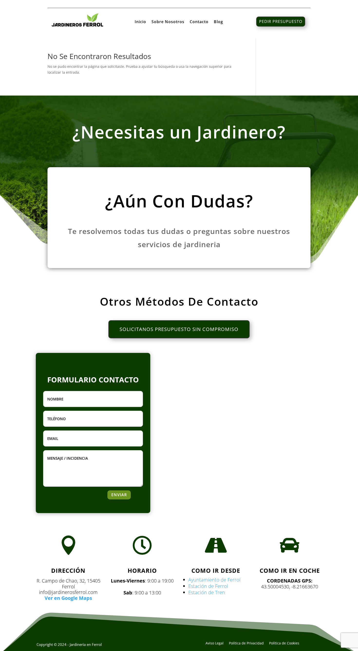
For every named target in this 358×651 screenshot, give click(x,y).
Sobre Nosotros (167, 22)
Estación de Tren (206, 592)
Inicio (140, 22)
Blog (218, 22)
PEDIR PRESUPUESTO (280, 21)
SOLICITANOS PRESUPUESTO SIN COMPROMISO (179, 329)
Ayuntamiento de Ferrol (214, 579)
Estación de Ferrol (208, 586)
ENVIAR (119, 494)
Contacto (199, 22)
